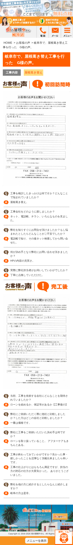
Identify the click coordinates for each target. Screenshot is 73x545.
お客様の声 (23, 42)
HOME (8, 42)
